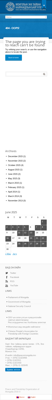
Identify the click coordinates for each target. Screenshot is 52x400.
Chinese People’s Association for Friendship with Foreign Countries (23, 332)
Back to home (13, 58)
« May (8, 254)
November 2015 (15, 161)
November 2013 (15, 200)
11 (19, 232)
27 (31, 244)
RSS (12, 281)
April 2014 (12, 192)
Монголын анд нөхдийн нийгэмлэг (24, 327)
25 (19, 244)
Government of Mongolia (19, 302)
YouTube (14, 285)
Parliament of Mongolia (18, 297)
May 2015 (12, 178)
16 (7, 238)
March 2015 (13, 183)
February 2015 (14, 187)
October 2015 (14, 165)
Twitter (13, 273)
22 (43, 238)
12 (25, 232)
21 (37, 238)
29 (43, 244)
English (32, 397)
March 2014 (13, 196)
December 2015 (15, 156)
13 (31, 232)
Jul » (15, 254)
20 (31, 238)
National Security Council (19, 306)
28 (37, 244)
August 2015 (13, 169)
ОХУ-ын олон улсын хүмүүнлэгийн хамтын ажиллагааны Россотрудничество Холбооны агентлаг (27, 320)
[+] (44, 5)
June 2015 (12, 174)
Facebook (14, 277)
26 (25, 244)
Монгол (21, 397)
